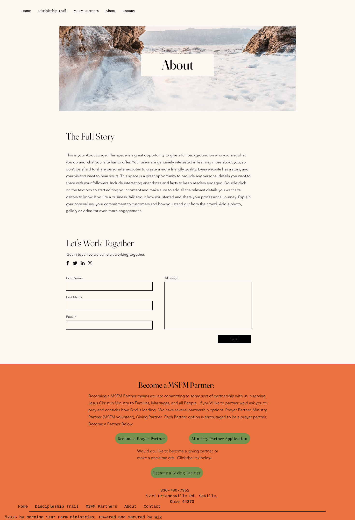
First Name (74, 278)
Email (70, 316)
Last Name (74, 297)
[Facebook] (68, 263)
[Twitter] (75, 263)
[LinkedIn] (82, 263)
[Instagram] (90, 263)
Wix (158, 517)
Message (171, 278)
